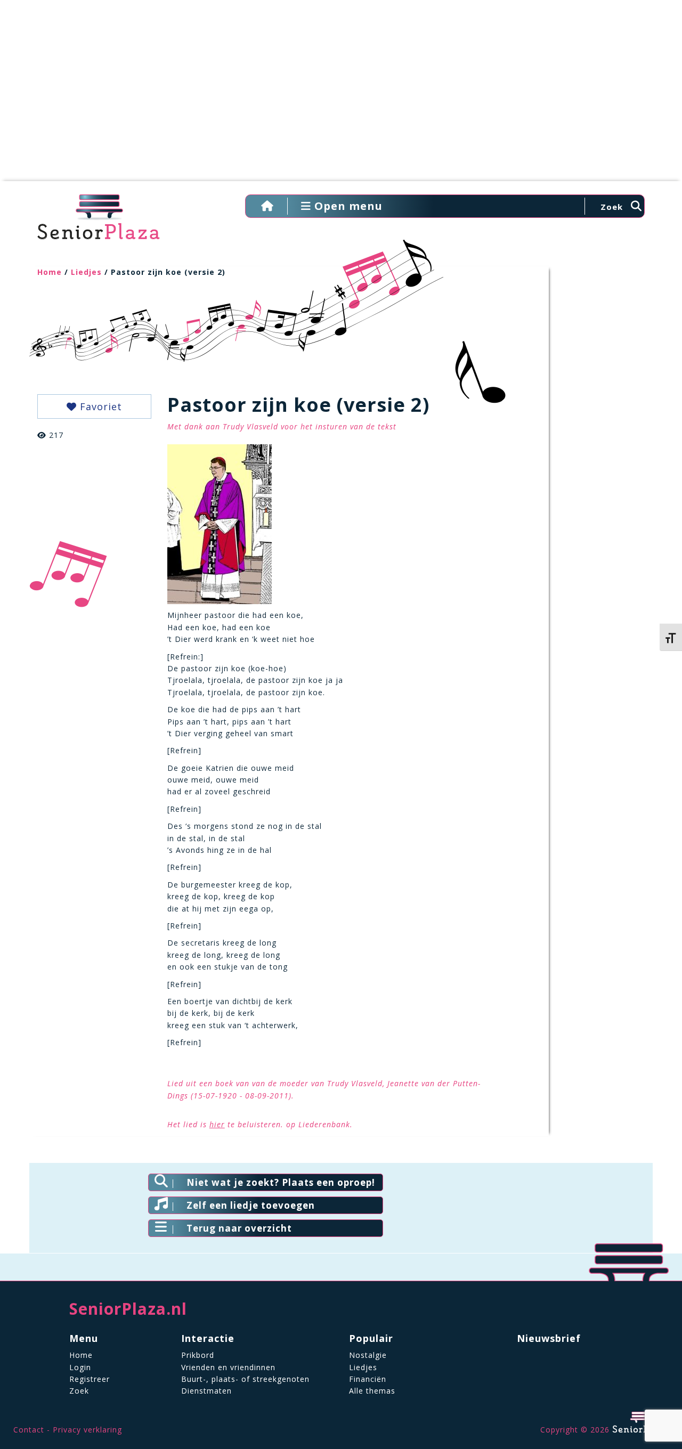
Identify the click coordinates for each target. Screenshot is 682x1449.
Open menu (347, 206)
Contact (28, 1429)
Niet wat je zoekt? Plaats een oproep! (280, 1182)
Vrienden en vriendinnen (228, 1367)
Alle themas (372, 1391)
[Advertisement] (341, 95)
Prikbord (197, 1355)
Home (49, 272)
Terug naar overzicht (239, 1228)
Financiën (367, 1379)
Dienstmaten (206, 1391)
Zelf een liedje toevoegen (250, 1205)
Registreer (89, 1379)
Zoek (79, 1391)
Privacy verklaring (87, 1429)
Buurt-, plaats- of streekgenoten (245, 1379)
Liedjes (86, 272)
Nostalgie (368, 1355)
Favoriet (99, 406)
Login (80, 1367)
